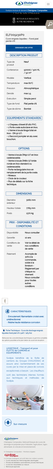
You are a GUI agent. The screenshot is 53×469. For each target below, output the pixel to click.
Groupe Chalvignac (12, 458)
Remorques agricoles (13, 467)
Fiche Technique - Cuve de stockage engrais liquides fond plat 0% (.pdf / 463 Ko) (22, 331)
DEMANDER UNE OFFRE (24, 48)
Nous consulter (32, 232)
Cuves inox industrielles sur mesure (17, 465)
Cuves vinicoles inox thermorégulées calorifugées (22, 460)
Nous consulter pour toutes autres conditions (32, 282)
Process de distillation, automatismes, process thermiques (24, 462)
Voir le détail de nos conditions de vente (32, 246)
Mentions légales (29, 452)
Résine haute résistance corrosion (24, 322)
